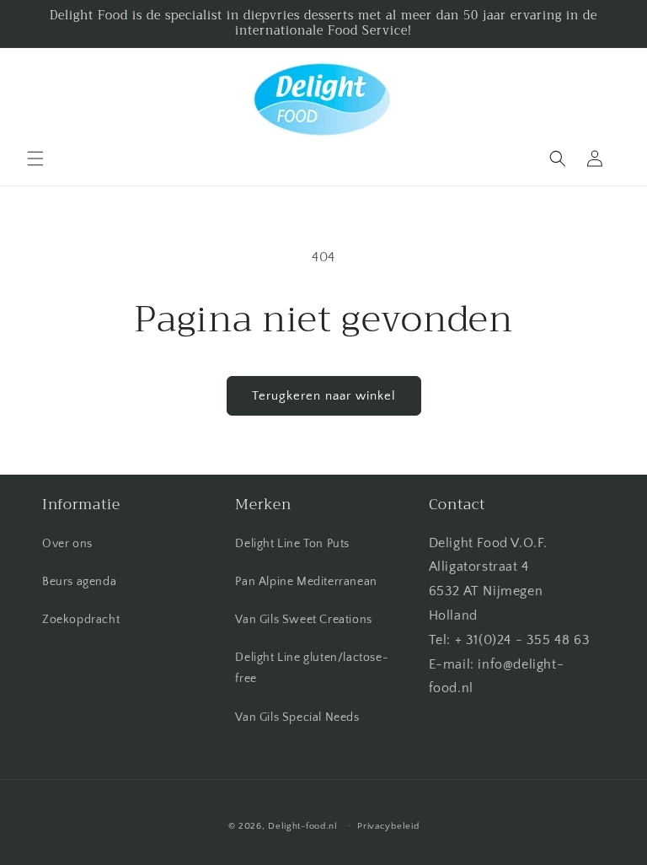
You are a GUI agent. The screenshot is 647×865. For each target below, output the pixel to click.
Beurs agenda (79, 581)
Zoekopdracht (81, 619)
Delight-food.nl (303, 826)
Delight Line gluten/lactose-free (311, 668)
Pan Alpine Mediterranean (306, 581)
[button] (35, 158)
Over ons (67, 544)
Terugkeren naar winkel (324, 396)
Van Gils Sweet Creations (303, 619)
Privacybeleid (388, 826)
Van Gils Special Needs (297, 717)
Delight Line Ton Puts (292, 544)
